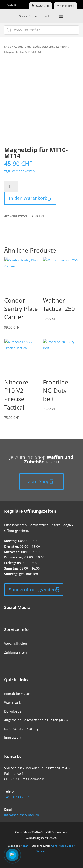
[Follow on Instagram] (14, 609)
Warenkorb (12, 702)
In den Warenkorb (28, 198)
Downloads (12, 711)
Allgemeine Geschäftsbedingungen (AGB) (36, 720)
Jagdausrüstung (43, 46)
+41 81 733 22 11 (17, 797)
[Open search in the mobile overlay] (41, 30)
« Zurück (11, 4)
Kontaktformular (17, 693)
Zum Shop (39, 481)
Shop (7, 46)
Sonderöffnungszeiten (32, 589)
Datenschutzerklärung (21, 728)
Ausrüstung (22, 46)
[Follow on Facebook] (6, 609)
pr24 (26, 846)
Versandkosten (15, 643)
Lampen (62, 46)
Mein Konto (65, 5)
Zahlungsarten (15, 652)
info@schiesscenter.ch (21, 815)
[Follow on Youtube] (22, 609)
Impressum (13, 737)
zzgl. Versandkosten (19, 171)
